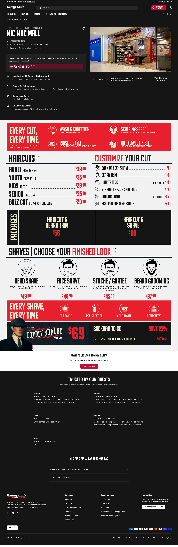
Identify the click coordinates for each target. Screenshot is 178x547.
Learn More (30, 2)
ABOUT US (37, 14)
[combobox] (87, 7)
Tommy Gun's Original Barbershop (21, 538)
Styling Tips (69, 520)
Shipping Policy (140, 538)
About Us (68, 499)
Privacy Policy (117, 538)
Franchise (68, 503)
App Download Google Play (111, 516)
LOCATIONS (25, 14)
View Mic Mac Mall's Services (23, 99)
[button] (125, 67)
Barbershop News (71, 516)
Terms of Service (153, 538)
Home (8, 19)
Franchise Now (89, 366)
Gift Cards (105, 503)
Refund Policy (129, 538)
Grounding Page (166, 538)
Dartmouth (15, 19)
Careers (159, 2)
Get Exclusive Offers (154, 507)
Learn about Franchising (74, 507)
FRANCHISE (52, 14)
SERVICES (13, 14)
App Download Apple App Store (113, 512)
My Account (105, 507)
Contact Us (105, 499)
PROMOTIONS (62, 14)
